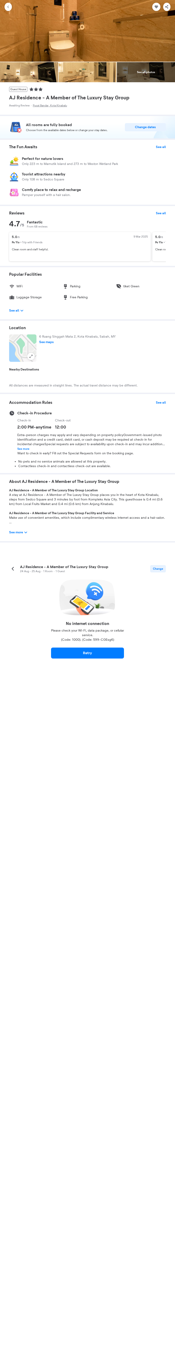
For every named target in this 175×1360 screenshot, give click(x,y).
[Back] (8, 7)
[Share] (166, 7)
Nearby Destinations (24, 370)
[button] (22, 348)
